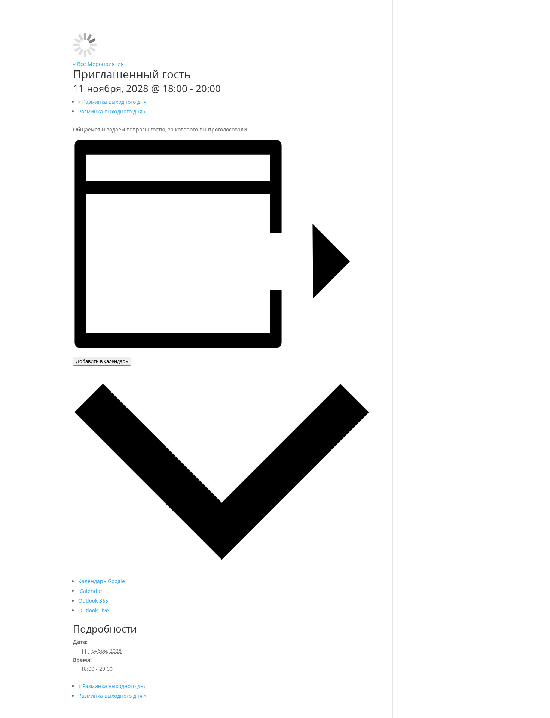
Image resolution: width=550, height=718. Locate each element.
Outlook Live (93, 610)
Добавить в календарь (102, 361)
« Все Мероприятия (98, 63)
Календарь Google (101, 581)
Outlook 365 (93, 600)
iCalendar (90, 590)
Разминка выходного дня (112, 101)
